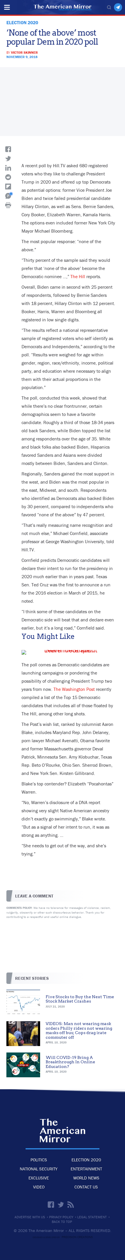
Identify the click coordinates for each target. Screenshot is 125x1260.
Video (38, 1187)
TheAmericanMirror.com (62, 1130)
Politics (39, 1160)
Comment (8, 196)
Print (8, 205)
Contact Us (86, 1187)
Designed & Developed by (63, 1237)
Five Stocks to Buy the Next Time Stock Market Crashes (80, 998)
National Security (39, 1169)
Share (8, 149)
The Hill (77, 276)
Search (109, 7)
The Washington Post (74, 689)
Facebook (51, 1204)
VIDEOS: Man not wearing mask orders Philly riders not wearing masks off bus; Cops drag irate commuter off (79, 1030)
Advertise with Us (30, 1217)
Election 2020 (86, 1160)
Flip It (8, 186)
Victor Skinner (24, 52)
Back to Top (62, 1222)
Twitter (61, 1204)
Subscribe (118, 7)
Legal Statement (92, 1217)
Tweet (8, 158)
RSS (70, 1204)
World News (86, 1178)
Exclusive (38, 1178)
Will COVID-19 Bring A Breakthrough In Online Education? (70, 1062)
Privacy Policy (61, 1217)
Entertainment (86, 1169)
